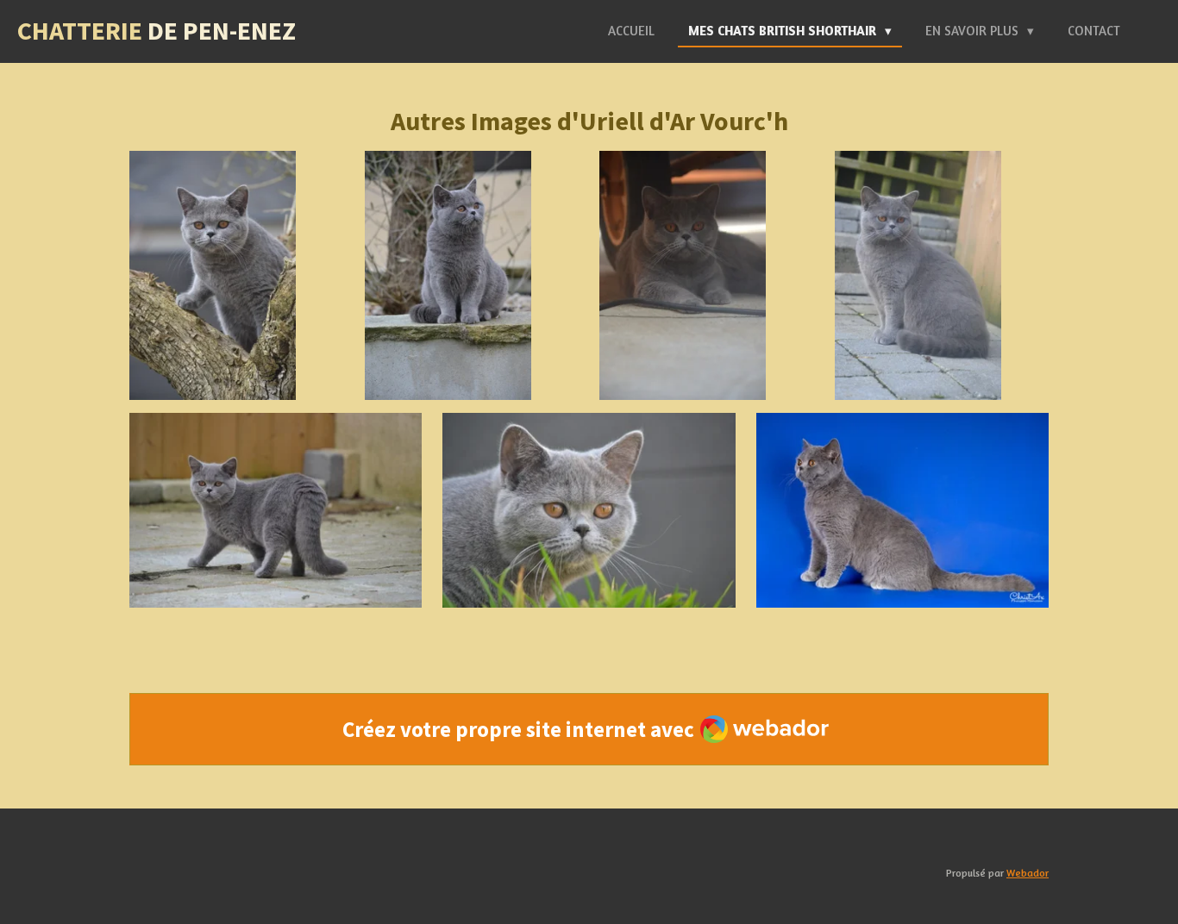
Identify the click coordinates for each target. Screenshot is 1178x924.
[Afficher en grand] (212, 276)
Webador (1027, 873)
